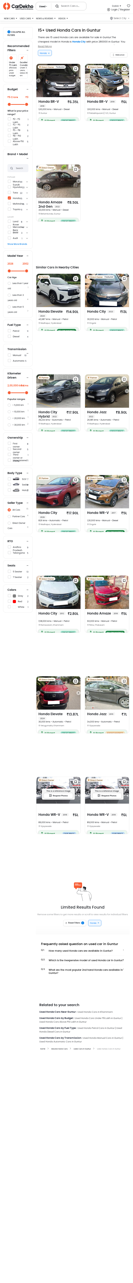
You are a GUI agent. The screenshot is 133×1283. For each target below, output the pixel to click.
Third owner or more (18, 458)
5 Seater (17, 572)
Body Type (14, 473)
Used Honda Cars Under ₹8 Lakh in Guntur (98, 1018)
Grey (20, 596)
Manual (17, 355)
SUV (24, 479)
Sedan (25, 485)
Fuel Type (14, 325)
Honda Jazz (97, 414)
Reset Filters (75, 923)
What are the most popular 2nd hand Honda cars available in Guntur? (82, 970)
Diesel (16, 337)
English (115, 6)
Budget (12, 89)
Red (20, 601)
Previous (38, 80)
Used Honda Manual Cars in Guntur (102, 1038)
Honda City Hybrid (47, 414)
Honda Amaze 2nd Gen (50, 204)
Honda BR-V (48, 103)
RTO (10, 541)
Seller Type (15, 503)
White (21, 607)
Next (78, 80)
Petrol (16, 331)
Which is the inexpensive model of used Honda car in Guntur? (82, 960)
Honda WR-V (101, 513)
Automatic (19, 361)
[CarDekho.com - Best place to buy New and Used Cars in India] (18, 6)
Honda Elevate (50, 313)
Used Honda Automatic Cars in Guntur (60, 1042)
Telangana (19, 553)
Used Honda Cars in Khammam (95, 1012)
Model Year (15, 256)
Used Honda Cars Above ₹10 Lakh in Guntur (63, 1022)
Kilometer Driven (14, 375)
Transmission (16, 349)
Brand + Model (17, 154)
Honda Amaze (102, 613)
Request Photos (60, 796)
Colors (11, 589)
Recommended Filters (17, 48)
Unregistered (20, 460)
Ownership (15, 437)
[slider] (9, 104)
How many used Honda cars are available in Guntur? (77, 950)
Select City (120, 18)
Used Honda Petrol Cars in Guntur (96, 1028)
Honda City (79, 42)
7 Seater (17, 577)
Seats (11, 565)
